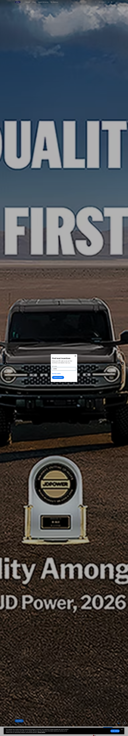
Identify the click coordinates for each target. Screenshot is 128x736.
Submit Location (58, 377)
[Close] (75, 356)
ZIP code (54, 366)
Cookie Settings (115, 731)
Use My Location (56, 373)
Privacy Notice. (41, 732)
